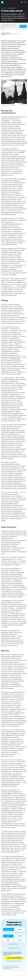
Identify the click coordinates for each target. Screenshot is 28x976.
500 (8, 940)
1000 (19, 936)
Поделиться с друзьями (13, 961)
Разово (19, 929)
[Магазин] (22, 2)
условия (11, 953)
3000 (7, 936)
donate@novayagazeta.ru (8, 967)
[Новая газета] (2, 2)
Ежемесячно (8, 929)
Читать (23, 26)
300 (19, 940)
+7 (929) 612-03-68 (7, 968)
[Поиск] (25, 2)
